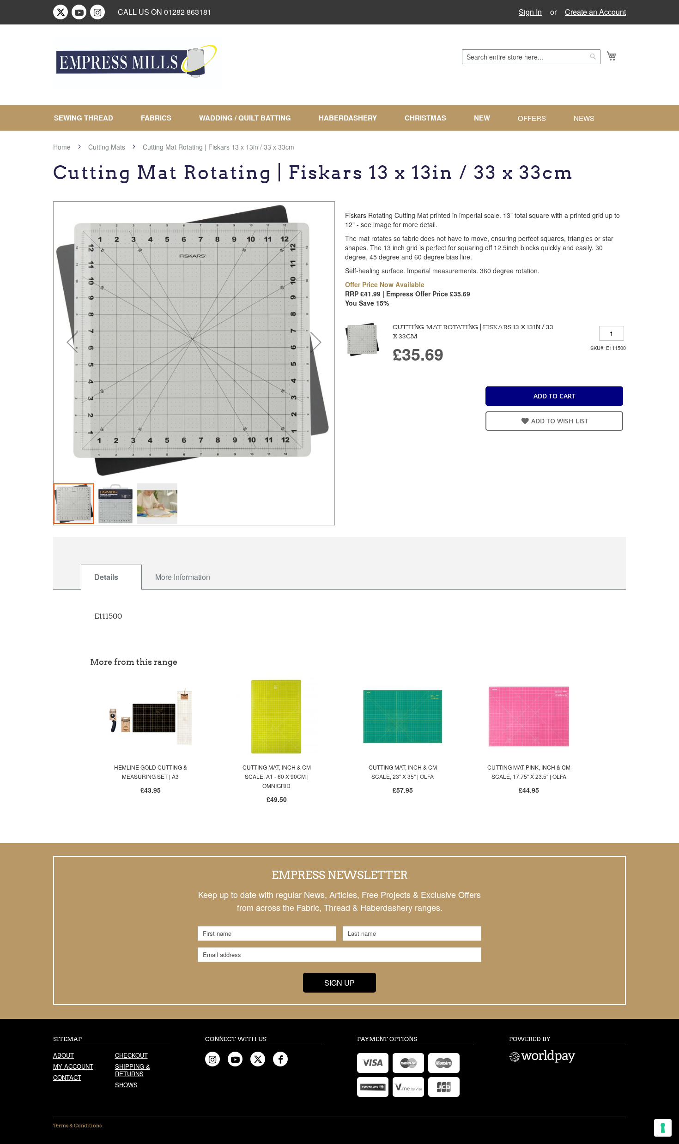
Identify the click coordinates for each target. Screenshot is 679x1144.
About (63, 1055)
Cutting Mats (106, 146)
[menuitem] (87, 118)
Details (106, 577)
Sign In (530, 12)
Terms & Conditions (77, 1125)
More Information (182, 577)
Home (62, 146)
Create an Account (595, 12)
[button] (72, 342)
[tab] (111, 577)
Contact (67, 1077)
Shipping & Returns (132, 1070)
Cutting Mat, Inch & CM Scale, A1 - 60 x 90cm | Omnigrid (276, 776)
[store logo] (137, 63)
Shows (126, 1084)
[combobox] (531, 56)
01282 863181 (188, 11)
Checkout (131, 1055)
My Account (73, 1066)
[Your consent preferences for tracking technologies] (663, 1128)
